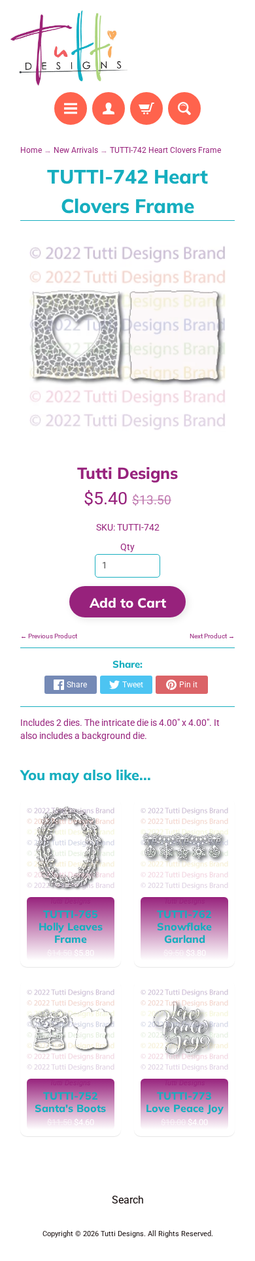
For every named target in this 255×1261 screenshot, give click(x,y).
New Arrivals (76, 150)
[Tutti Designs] (69, 48)
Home (31, 150)
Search (128, 1200)
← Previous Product (48, 636)
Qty (127, 547)
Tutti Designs (127, 473)
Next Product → (212, 636)
